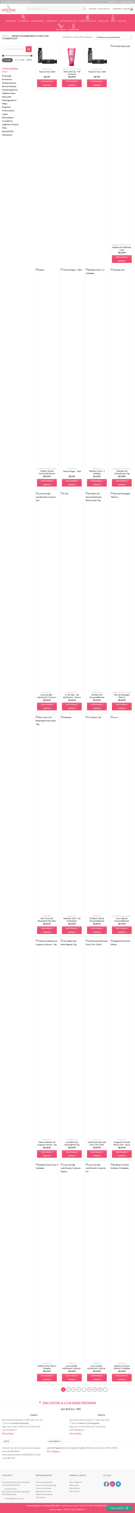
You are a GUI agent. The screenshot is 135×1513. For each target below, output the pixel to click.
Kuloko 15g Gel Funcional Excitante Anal (47, 473)
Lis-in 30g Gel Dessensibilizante (121, 919)
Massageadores (9, 100)
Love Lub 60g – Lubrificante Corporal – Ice (97, 1368)
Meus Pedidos (74, 1488)
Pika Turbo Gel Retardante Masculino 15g (47, 920)
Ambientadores (9, 83)
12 (94, 1389)
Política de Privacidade (44, 1494)
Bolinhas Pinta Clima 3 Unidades (47, 1367)
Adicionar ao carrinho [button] (47, 83)
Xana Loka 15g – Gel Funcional (72, 72)
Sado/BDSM (61, 30)
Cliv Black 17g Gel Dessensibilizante (97, 919)
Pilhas (4, 103)
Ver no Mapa (8, 1433)
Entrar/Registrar (75, 1482)
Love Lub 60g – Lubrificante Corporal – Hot (47, 697)
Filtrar (7, 60)
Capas (5, 114)
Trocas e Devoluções (43, 1488)
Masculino (103, 21)
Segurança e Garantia (44, 1491)
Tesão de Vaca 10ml (47, 72)
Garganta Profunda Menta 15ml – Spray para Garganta (122, 1144)
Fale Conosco (41, 1497)
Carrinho (123, 2)
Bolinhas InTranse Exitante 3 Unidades (122, 1367)
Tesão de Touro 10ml (97, 72)
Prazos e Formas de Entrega (46, 1485)
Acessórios (23, 21)
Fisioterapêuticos (68, 21)
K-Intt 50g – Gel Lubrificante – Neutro (72, 696)
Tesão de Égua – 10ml (72, 471)
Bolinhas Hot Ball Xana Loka (122, 248)
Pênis (113, 21)
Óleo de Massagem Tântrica (122, 696)
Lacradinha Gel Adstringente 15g (71, 1143)
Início (5, 36)
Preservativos (8, 110)
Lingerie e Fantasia (87, 21)
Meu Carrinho (74, 1491)
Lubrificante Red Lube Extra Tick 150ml (97, 1143)
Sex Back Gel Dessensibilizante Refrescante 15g (97, 697)
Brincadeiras (37, 21)
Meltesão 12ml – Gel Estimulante (71, 919)
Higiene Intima (8, 93)
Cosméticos (51, 21)
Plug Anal (122, 21)
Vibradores (73, 30)
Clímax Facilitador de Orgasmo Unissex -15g (47, 1143)
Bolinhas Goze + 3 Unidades (96, 472)
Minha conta (112, 2)
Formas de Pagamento (44, 1482)
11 (89, 1389)
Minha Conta (74, 1485)
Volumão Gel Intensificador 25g (122, 472)
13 (100, 1389)
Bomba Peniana (9, 86)
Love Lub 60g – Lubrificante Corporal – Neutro (72, 1368)
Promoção (11, 21)
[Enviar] (84, 9)
